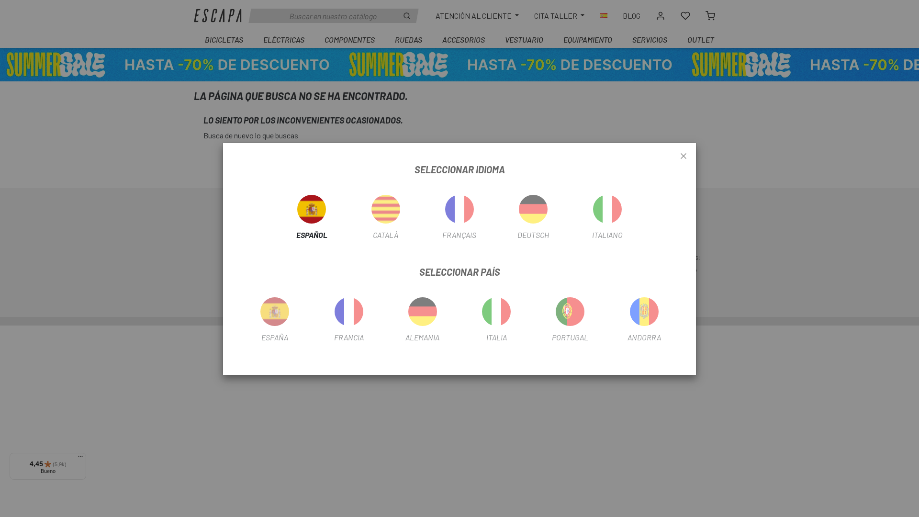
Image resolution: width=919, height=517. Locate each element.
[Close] (683, 156)
